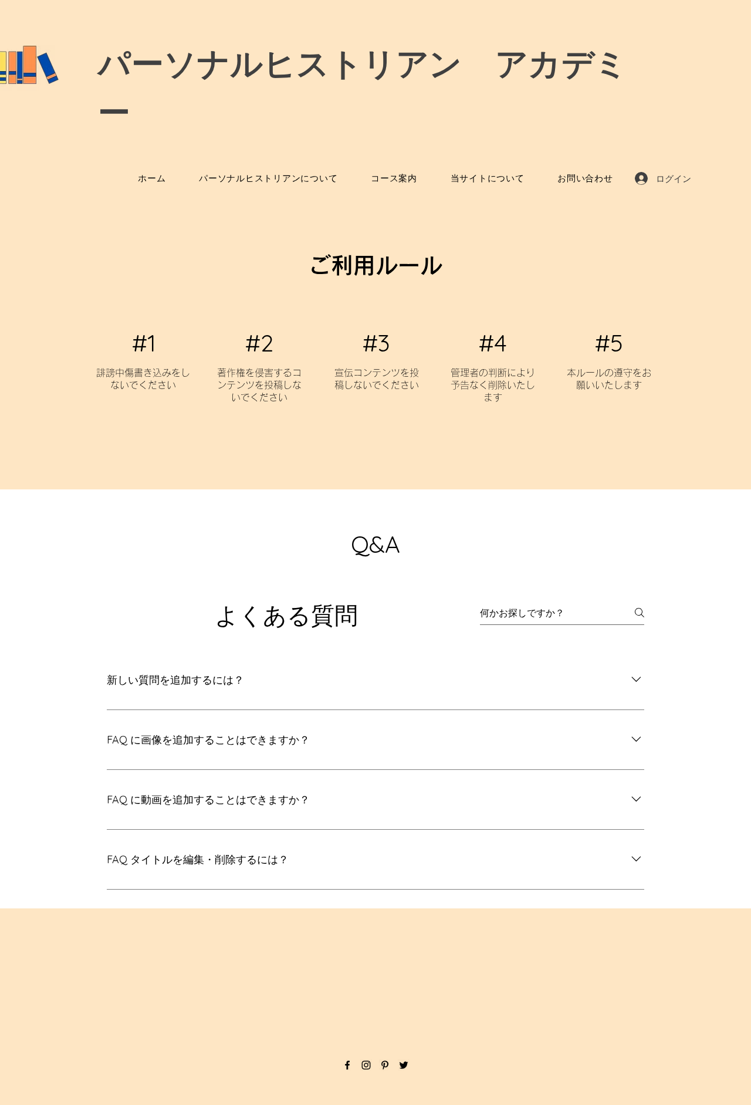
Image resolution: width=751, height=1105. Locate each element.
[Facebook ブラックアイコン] (347, 1065)
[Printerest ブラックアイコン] (385, 1065)
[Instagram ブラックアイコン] (366, 1065)
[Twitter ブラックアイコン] (404, 1065)
